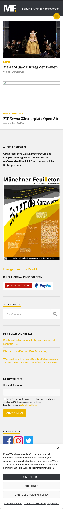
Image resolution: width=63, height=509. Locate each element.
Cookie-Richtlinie (13, 503)
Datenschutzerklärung (35, 503)
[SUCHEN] (55, 314)
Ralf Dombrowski (16, 71)
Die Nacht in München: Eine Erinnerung (25, 351)
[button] (58, 447)
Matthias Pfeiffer (16, 123)
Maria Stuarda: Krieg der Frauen (30, 67)
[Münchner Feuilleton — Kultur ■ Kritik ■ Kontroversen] (31, 8)
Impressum (53, 503)
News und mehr (13, 113)
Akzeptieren (32, 476)
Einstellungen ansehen (31, 494)
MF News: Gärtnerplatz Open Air (30, 118)
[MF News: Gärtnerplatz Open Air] (31, 95)
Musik (7, 62)
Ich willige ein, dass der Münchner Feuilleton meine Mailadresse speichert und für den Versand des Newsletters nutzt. (29, 402)
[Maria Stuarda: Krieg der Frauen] (31, 39)
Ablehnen (32, 485)
